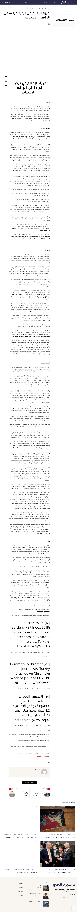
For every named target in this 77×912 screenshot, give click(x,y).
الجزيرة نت (73, 869)
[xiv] (39, 533)
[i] (14, 238)
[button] (7, 2)
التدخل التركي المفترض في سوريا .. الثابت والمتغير (21, 837)
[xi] (40, 449)
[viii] (42, 344)
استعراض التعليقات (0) (29, 782)
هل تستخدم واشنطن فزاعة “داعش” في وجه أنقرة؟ (59, 837)
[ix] (37, 349)
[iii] (27, 275)
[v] (46, 299)
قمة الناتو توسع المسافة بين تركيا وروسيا (62, 872)
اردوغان (36, 753)
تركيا (22, 753)
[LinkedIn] (70, 894)
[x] (12, 437)
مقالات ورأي (26, 8)
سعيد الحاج (46, 756)
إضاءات (48, 8)
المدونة (21, 883)
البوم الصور (20, 891)
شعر (22, 895)
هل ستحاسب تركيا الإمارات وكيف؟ (26, 872)
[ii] (43, 273)
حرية (18, 753)
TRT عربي (73, 834)
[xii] (46, 480)
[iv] (44, 286)
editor (37, 770)
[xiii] (16, 508)
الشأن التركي (43, 8)
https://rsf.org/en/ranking (43, 611)
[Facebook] (74, 894)
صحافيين (39, 756)
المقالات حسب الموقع (35, 8)
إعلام (42, 753)
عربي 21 (12, 834)
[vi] (31, 311)
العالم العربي (28, 834)
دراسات (21, 887)
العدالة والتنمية (29, 753)
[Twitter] (72, 894)
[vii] (24, 320)
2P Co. (64, 897)
